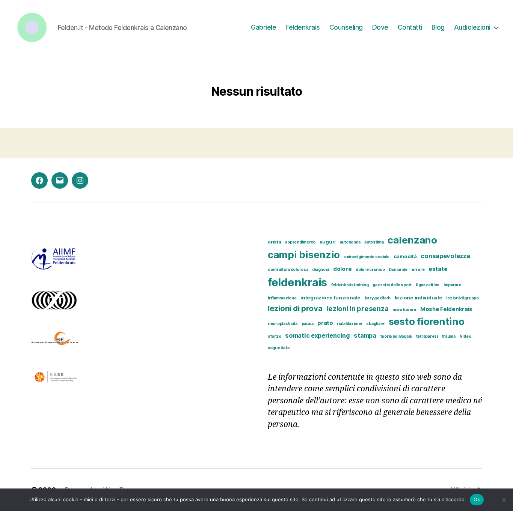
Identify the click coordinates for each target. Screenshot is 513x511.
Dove (380, 27)
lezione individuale (418, 298)
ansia (274, 242)
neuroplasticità (282, 323)
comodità (405, 256)
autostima (374, 242)
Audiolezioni (472, 27)
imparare (452, 285)
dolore (342, 269)
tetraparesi (427, 336)
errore (418, 269)
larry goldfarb (378, 298)
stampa (365, 335)
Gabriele (263, 27)
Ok (477, 499)
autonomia (350, 242)
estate (438, 269)
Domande (398, 269)
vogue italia (279, 348)
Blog (438, 27)
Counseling (346, 27)
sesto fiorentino (427, 321)
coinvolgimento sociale (366, 256)
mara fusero (404, 309)
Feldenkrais (302, 27)
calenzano (412, 240)
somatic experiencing (317, 335)
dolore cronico (370, 269)
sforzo (274, 336)
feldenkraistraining (350, 285)
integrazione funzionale (330, 298)
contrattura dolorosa (288, 269)
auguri (328, 242)
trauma (449, 336)
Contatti (410, 27)
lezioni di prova (295, 308)
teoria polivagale (396, 336)
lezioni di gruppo (462, 298)
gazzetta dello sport (392, 285)
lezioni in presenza (357, 308)
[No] (503, 499)
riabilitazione (349, 323)
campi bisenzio (304, 254)
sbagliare (375, 323)
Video (465, 336)
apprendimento (300, 242)
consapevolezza (445, 256)
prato (325, 323)
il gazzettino (428, 285)
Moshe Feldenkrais (446, 309)
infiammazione (282, 298)
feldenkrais (297, 282)
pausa (308, 323)
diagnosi (320, 269)
